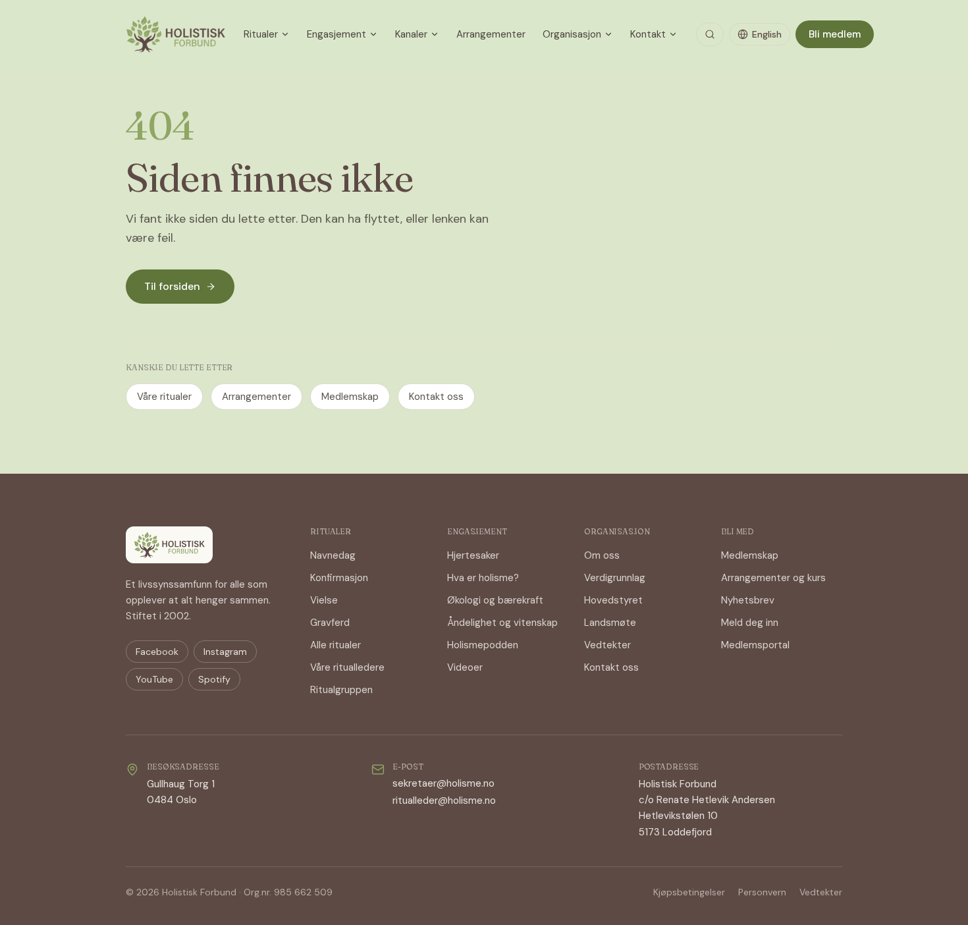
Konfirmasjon (339, 577)
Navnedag (333, 555)
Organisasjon (572, 34)
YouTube (154, 679)
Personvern (762, 892)
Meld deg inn (749, 622)
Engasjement (336, 34)
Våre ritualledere (347, 667)
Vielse (324, 600)
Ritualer (261, 34)
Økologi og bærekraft (495, 600)
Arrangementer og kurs (773, 577)
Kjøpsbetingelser (689, 892)
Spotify (214, 679)
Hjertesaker (473, 555)
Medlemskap (350, 396)
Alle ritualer (335, 645)
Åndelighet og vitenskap (502, 622)
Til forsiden (172, 286)
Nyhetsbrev (747, 600)
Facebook (157, 652)
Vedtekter (607, 645)
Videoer (465, 667)
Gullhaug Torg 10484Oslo (181, 791)
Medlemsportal (755, 645)
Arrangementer (490, 34)
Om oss (602, 555)
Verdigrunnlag (614, 577)
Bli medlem (835, 34)
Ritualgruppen (341, 689)
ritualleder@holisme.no (444, 800)
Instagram (225, 652)
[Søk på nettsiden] (710, 34)
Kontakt (648, 34)
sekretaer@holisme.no (443, 783)
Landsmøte (610, 622)
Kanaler (411, 34)
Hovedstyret (613, 600)
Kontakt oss (436, 396)
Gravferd (330, 622)
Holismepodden (482, 645)
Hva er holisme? (483, 577)
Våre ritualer (164, 396)
